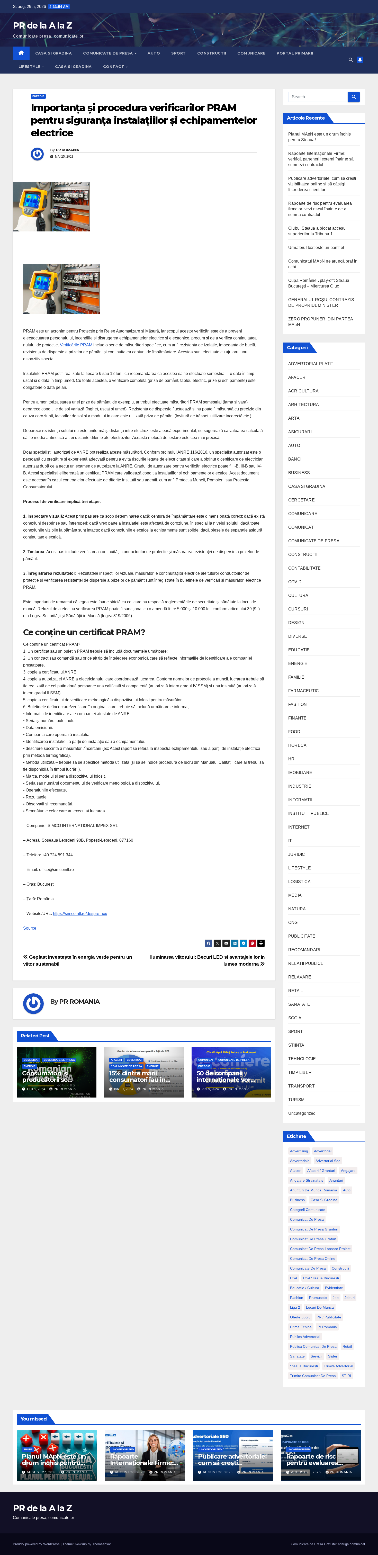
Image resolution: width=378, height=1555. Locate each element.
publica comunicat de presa (313, 1346)
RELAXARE (299, 977)
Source (29, 928)
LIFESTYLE (30, 66)
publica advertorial (305, 1337)
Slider (332, 1356)
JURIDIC (296, 854)
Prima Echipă (301, 1327)
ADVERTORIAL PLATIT (311, 364)
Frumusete (318, 1298)
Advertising (299, 1151)
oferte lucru (300, 1317)
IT (290, 841)
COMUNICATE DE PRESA (108, 53)
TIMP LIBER (300, 1072)
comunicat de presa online (312, 1258)
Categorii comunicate (307, 1210)
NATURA (297, 909)
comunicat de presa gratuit (313, 1239)
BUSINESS (299, 473)
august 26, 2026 (130, 1472)
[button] (351, 60)
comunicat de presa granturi (314, 1229)
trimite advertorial (338, 1366)
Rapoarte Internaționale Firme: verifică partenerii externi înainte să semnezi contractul (321, 159)
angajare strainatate (306, 1180)
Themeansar (101, 1544)
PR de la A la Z (42, 25)
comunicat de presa (307, 1219)
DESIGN (296, 623)
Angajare (348, 1171)
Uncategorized (302, 1113)
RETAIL (295, 990)
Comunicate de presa (308, 1268)
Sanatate (297, 1356)
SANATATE (299, 1004)
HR (291, 759)
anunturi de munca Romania (313, 1190)
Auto (346, 1190)
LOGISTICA (299, 881)
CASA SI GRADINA (53, 53)
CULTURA (298, 595)
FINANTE (297, 718)
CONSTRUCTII (211, 53)
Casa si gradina (324, 1200)
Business (297, 1200)
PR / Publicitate (329, 1317)
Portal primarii (295, 53)
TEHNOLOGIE (302, 1059)
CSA (293, 1278)
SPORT (178, 53)
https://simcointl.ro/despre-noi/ (80, 913)
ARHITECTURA (303, 404)
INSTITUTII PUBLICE (308, 813)
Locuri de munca (320, 1307)
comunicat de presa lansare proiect (320, 1249)
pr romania (327, 1327)
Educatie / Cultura (304, 1288)
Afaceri (295, 1171)
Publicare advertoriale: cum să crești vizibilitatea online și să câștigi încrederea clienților (322, 184)
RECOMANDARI (304, 950)
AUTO (154, 53)
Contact (114, 66)
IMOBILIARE (300, 772)
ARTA (294, 418)
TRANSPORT (301, 1086)
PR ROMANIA (67, 150)
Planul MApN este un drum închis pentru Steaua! (54, 1463)
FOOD (294, 732)
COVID (295, 582)
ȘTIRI (346, 1376)
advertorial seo (328, 1161)
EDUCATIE (299, 650)
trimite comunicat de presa (313, 1376)
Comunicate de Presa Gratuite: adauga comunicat (328, 1544)
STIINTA (296, 1045)
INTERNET (299, 827)
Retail (347, 1346)
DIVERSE (297, 636)
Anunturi (336, 1180)
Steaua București (304, 1366)
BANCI (294, 459)
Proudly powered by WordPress (37, 1544)
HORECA (297, 745)
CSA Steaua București (321, 1278)
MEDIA (295, 895)
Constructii (340, 1268)
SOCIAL (296, 1018)
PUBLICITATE (301, 936)
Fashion (296, 1298)
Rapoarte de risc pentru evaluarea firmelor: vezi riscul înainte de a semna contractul (320, 209)
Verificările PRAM (76, 345)
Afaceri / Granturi (321, 1171)
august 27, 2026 (42, 1472)
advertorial (322, 1151)
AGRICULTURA (303, 391)
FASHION (297, 704)
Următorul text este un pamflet (316, 247)
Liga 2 (295, 1307)
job (336, 1298)
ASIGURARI (300, 432)
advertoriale (300, 1161)
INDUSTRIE (299, 786)
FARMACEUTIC (303, 691)
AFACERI (116, 1059)
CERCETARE (301, 500)
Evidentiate (334, 1288)
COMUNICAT (31, 1059)
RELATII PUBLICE (305, 963)
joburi (350, 1298)
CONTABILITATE (304, 568)
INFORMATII (300, 800)
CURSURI (298, 609)
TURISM (296, 1100)
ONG (293, 922)
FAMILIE (296, 677)
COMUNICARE (251, 53)
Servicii (316, 1356)
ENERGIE (38, 96)
